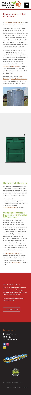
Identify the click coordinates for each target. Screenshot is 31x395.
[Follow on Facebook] (4, 344)
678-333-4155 (10, 330)
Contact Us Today (11, 309)
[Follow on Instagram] (7, 344)
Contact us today (15, 262)
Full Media (17, 387)
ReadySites (25, 387)
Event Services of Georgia (12, 253)
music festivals (15, 66)
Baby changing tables (10, 207)
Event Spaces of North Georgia (13, 22)
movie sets (6, 66)
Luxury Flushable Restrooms (19, 79)
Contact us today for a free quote (12, 292)
